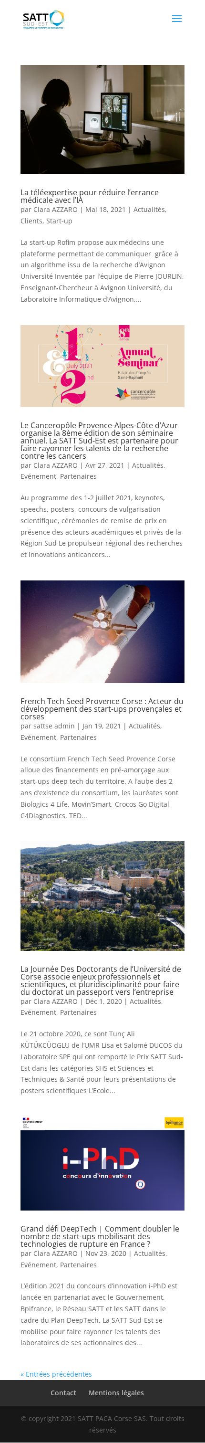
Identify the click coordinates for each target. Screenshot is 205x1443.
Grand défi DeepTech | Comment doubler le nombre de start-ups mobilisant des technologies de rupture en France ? (99, 1236)
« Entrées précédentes (56, 1374)
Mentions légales (116, 1392)
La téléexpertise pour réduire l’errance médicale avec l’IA (89, 196)
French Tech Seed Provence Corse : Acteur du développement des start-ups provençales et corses (102, 709)
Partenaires (78, 476)
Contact (63, 1392)
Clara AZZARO (55, 209)
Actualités (149, 209)
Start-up (59, 220)
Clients (31, 220)
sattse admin (54, 725)
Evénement (38, 476)
